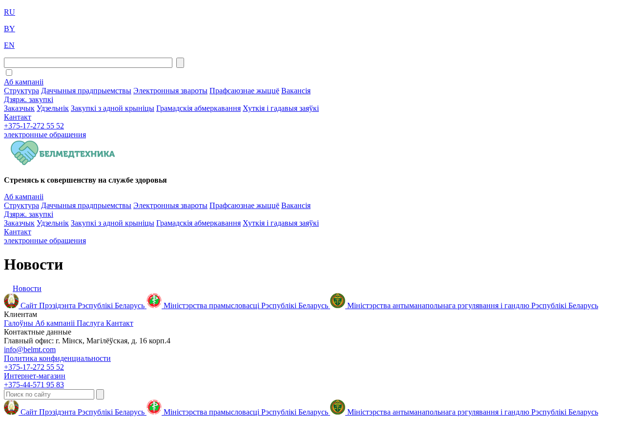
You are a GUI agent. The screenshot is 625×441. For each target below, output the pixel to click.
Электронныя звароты (170, 90)
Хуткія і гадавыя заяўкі (281, 108)
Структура (21, 90)
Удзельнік (53, 108)
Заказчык (19, 108)
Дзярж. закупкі (28, 99)
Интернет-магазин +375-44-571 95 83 (34, 380)
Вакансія (296, 90)
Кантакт (17, 117)
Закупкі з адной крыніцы (112, 108)
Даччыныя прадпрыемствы (86, 90)
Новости (27, 288)
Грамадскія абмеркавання (198, 108)
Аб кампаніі (23, 82)
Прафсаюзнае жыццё (244, 90)
